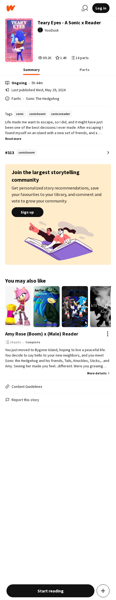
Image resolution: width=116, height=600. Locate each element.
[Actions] (107, 333)
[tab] (31, 71)
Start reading (50, 591)
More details (97, 373)
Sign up (27, 212)
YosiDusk (52, 30)
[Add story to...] (103, 590)
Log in (100, 8)
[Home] (41, 8)
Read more (13, 139)
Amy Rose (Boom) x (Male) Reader (41, 334)
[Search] (84, 8)
